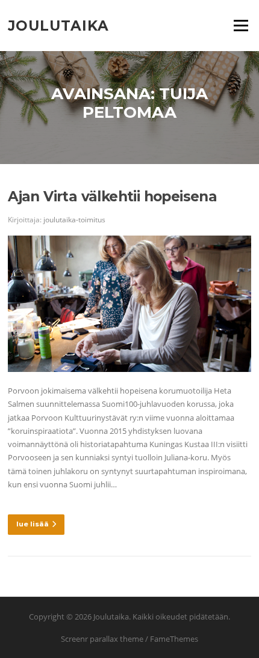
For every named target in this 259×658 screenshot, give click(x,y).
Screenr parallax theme (102, 638)
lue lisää (32, 524)
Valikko (240, 25)
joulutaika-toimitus (74, 220)
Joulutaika (58, 25)
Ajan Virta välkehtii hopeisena (112, 196)
